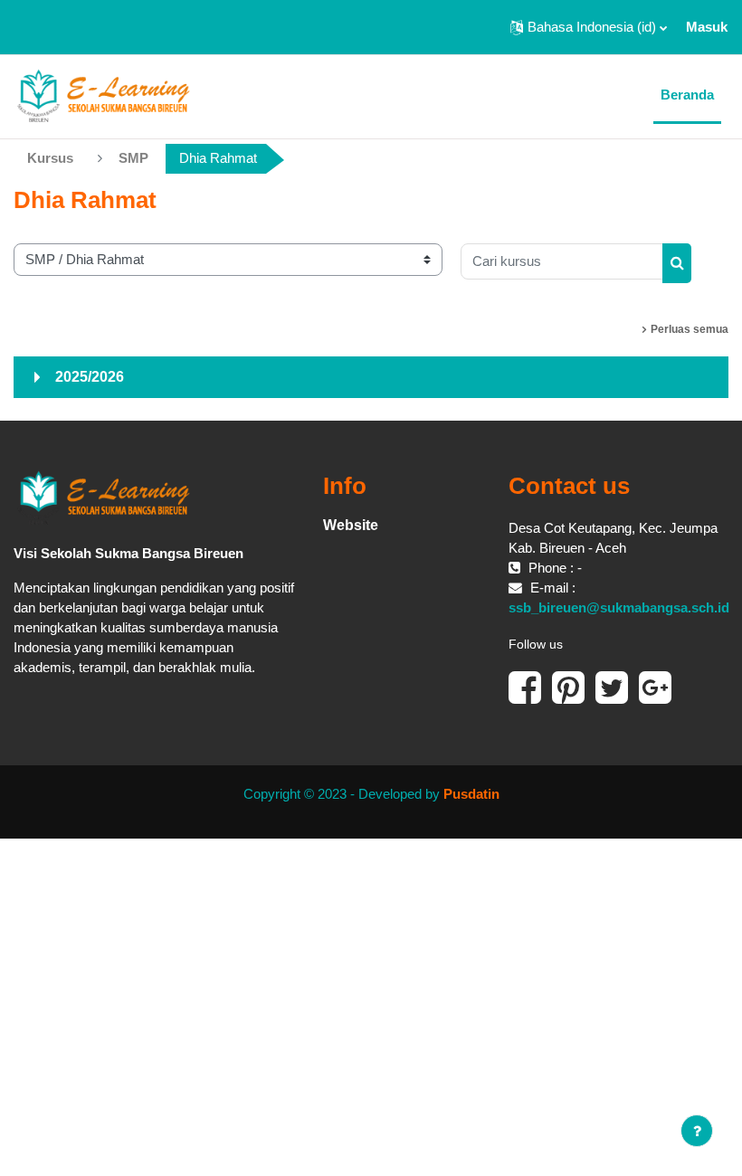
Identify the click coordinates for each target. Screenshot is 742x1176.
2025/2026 (89, 376)
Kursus (50, 158)
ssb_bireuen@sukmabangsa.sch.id (619, 608)
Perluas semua (689, 329)
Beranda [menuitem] (687, 95)
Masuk (707, 27)
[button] (589, 27)
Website (350, 525)
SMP (133, 158)
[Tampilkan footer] (696, 1130)
